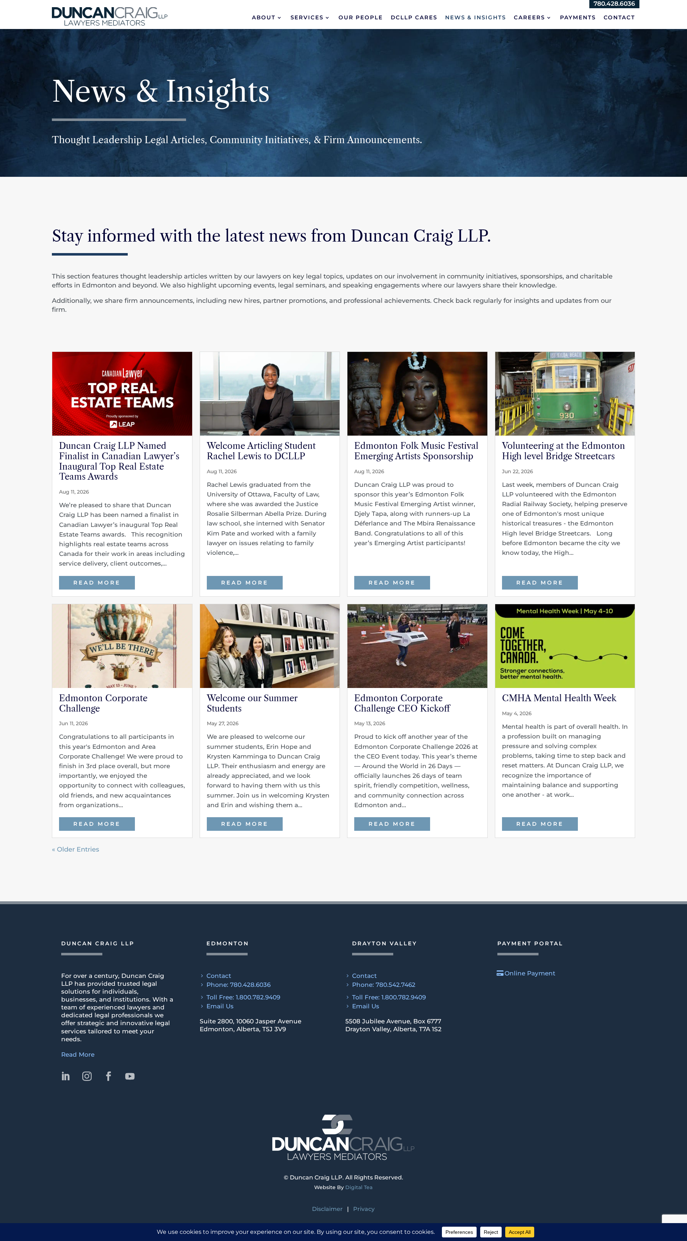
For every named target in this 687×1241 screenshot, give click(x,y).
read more (97, 582)
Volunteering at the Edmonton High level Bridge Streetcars (563, 451)
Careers (529, 39)
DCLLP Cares (414, 39)
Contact (619, 39)
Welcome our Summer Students (252, 703)
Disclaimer (327, 1209)
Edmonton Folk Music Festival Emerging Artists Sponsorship (416, 451)
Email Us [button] (220, 1006)
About (264, 39)
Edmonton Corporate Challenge (103, 703)
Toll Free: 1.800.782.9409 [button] (243, 997)
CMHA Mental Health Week (559, 698)
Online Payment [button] (530, 973)
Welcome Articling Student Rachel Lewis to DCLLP (261, 451)
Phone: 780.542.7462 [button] (383, 984)
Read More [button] (77, 1054)
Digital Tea (358, 1187)
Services (307, 39)
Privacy (364, 1209)
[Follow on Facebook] (563, 20)
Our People (360, 39)
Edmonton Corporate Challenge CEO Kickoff (402, 703)
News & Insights (475, 39)
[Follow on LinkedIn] (527, 20)
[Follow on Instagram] (545, 20)
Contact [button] (218, 975)
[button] (113, 28)
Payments (578, 39)
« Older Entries (75, 849)
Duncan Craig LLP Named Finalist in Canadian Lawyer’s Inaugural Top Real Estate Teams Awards (119, 461)
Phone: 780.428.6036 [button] (238, 984)
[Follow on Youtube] (581, 20)
